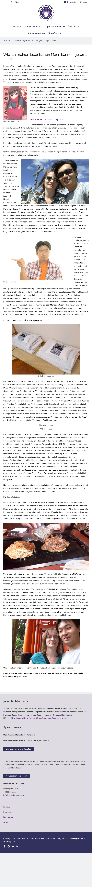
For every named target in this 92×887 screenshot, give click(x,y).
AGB (5, 822)
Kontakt (6, 807)
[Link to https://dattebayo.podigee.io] (11, 2)
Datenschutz (8, 817)
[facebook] (4, 846)
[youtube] (13, 846)
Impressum (8, 812)
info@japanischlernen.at (13, 795)
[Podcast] (17, 846)
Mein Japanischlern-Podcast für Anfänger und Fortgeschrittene (39, 718)
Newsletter (66, 715)
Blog (17, 2)
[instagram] (9, 846)
